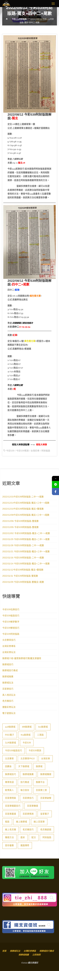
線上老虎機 (10, 829)
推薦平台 (40, 782)
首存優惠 (9, 845)
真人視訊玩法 (9, 695)
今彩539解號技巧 (10, 628)
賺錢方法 (9, 837)
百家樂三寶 (41, 790)
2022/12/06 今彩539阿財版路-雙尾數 (20, 521)
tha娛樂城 (26, 735)
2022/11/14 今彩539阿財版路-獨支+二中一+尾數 (26, 563)
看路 (7, 822)
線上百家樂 (39, 822)
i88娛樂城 (27, 727)
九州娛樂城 (10, 743)
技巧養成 (24, 782)
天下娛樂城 (23, 766)
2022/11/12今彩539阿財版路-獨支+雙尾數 (22, 570)
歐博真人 (9, 790)
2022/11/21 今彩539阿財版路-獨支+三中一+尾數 (26, 551)
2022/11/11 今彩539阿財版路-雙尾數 (20, 576)
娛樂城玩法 (7, 683)
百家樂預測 (28, 814)
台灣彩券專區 (9, 646)
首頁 (4, 951)
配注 (33, 837)
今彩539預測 (22, 451)
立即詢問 (36, 954)
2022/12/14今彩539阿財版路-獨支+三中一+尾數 (25, 503)
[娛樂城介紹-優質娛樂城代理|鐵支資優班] (6, 3)
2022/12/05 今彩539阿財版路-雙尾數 (20, 527)
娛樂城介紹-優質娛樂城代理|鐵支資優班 (21, 658)
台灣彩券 (35, 451)
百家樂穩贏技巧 (12, 806)
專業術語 (9, 782)
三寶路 (40, 735)
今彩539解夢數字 (10, 622)
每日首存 (24, 790)
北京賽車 (9, 758)
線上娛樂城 (21, 822)
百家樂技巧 (7, 689)
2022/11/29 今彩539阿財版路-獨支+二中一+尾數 (26, 539)
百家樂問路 (10, 798)
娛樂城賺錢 (45, 774)
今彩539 (10, 451)
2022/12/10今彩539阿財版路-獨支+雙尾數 (23, 509)
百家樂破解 (45, 798)
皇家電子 (44, 814)
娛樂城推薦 (7, 676)
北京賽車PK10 (27, 758)
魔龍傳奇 (24, 845)
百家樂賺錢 (32, 806)
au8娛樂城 (10, 727)
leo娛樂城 (43, 727)
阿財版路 (45, 451)
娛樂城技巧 (7, 664)
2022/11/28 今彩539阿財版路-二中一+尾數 (23, 545)
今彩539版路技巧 (10, 615)
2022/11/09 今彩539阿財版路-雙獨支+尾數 (23, 582)
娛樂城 (39, 766)
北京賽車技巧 (9, 640)
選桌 (22, 837)
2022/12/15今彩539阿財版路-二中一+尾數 (23, 497)
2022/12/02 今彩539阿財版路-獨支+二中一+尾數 (26, 533)
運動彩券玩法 (9, 707)
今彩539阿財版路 (19, 19)
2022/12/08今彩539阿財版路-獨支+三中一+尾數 (25, 515)
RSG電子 (9, 735)
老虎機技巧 (7, 701)
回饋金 (8, 766)
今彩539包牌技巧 (10, 609)
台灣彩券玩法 (9, 652)
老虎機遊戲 (45, 829)
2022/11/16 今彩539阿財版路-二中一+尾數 (23, 557)
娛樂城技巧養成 (10, 670)
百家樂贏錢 (10, 814)
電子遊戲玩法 (9, 713)
